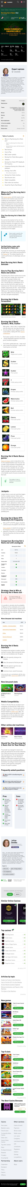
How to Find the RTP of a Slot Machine (11, 982)
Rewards (3, 1152)
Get (20, 1111)
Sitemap (16, 1154)
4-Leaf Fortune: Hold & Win (18, 1089)
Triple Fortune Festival (18, 1003)
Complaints (17, 1138)
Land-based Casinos (19, 1141)
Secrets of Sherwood (7, 636)
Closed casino (4, 1130)
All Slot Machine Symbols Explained (10, 984)
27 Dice (4, 633)
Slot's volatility (7, 528)
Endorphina (15, 1056)
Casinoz (5, 254)
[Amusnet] (23, 104)
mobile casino (14, 711)
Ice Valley (5, 639)
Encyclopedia (4, 1158)
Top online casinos (6, 1144)
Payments (16, 1128)
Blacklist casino (5, 1128)
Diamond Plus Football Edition (9, 629)
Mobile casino (17, 1133)
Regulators (17, 1149)
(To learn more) (13, 1184)
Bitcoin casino (17, 1130)
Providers (3, 1155)
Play (9, 920)
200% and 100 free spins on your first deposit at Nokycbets (20, 1105)
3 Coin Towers (16, 1054)
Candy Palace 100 (17, 1020)
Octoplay (3, 738)
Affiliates (3, 1175)
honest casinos (8, 197)
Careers (3, 1172)
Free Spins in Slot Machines (8, 991)
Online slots (4, 1137)
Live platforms (17, 1157)
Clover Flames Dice (17, 1071)
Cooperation (4, 1164)
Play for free (19, 1008)
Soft (15, 1144)
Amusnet (3, 696)
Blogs (15, 1164)
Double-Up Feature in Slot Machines (10, 980)
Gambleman (15, 1063)
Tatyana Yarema (10, 880)
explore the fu (15, 675)
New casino (4, 1125)
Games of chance (5, 461)
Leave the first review (14, 18)
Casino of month (18, 1125)
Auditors (16, 1152)
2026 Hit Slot (16, 1080)
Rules (2, 1147)
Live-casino (17, 1136)
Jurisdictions (17, 1146)
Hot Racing (15, 1011)
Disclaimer (4, 1167)
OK (22, 1184)
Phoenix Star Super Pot (18, 1037)
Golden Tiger (16, 1028)
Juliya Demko (17, 71)
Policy (2, 1169)
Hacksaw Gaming (18, 738)
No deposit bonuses (6, 1150)
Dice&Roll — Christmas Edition (9, 626)
